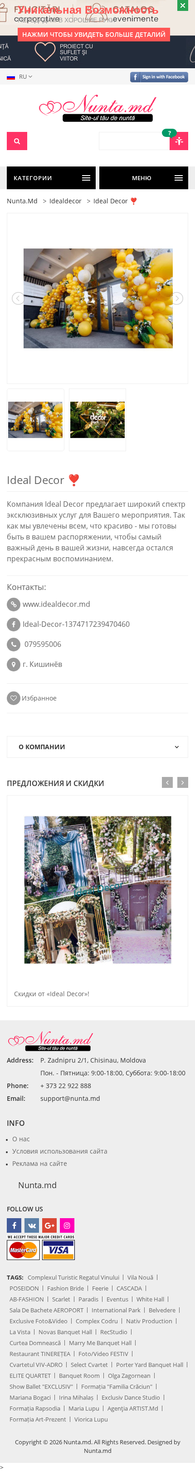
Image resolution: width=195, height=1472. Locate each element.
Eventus (117, 1299)
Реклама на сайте (39, 1163)
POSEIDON (24, 1288)
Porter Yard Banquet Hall (149, 1365)
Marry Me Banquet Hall (100, 1343)
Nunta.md (37, 1185)
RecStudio (113, 1332)
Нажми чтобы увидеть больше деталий (94, 34)
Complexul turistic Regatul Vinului (73, 1277)
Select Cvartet (89, 1365)
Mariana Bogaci (30, 1397)
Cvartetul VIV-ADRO (36, 1365)
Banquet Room (79, 1375)
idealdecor (65, 201)
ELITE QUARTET (30, 1375)
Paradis (88, 1299)
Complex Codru (97, 1321)
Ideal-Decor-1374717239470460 (76, 624)
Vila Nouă (140, 1277)
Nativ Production (149, 1321)
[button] (21, 76)
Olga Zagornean (129, 1375)
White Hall (150, 1299)
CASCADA (129, 1288)
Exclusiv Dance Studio (131, 1397)
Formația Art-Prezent (38, 1419)
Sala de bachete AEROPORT (46, 1310)
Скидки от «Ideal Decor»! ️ (52, 993)
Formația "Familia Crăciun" (116, 1386)
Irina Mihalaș (76, 1397)
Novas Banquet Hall (65, 1332)
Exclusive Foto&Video (39, 1321)
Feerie (100, 1288)
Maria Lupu (83, 1408)
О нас (21, 1138)
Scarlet (61, 1299)
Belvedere (162, 1310)
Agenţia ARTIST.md (132, 1408)
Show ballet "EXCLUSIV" (41, 1386)
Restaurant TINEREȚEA (40, 1354)
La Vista (20, 1332)
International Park (116, 1310)
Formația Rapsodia (35, 1408)
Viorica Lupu (91, 1419)
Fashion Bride (65, 1288)
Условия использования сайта (59, 1151)
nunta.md (22, 201)
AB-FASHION (27, 1299)
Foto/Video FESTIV (103, 1354)
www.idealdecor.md (56, 604)
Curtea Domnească (35, 1343)
